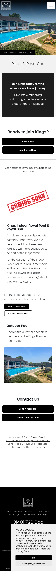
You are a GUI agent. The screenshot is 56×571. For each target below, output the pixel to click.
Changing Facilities (21, 447)
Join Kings (42, 515)
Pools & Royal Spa (25, 443)
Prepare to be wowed (18, 313)
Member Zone (29, 515)
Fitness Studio (38, 437)
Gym (26, 437)
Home (4, 52)
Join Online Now (27, 150)
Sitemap (10, 568)
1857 (47, 511)
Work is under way (16, 306)
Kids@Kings (14, 515)
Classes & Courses (33, 511)
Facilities (13, 53)
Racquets (42, 443)
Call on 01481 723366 (28, 417)
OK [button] (33, 558)
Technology (39, 447)
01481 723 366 (28, 522)
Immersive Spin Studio (18, 440)
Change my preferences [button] (33, 563)
